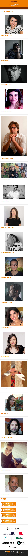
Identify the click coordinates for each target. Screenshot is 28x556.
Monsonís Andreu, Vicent (7, 437)
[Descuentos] (8, 517)
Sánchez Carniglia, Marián (7, 252)
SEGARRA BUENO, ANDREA (6, 84)
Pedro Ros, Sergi (5, 60)
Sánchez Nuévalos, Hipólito (7, 388)
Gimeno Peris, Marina (6, 179)
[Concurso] (8, 522)
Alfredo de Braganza (6, 277)
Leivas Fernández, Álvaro (7, 158)
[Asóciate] (8, 511)
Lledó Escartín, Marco (6, 302)
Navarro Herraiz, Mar (6, 327)
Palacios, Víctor (5, 201)
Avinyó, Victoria (5, 356)
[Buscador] (8, 506)
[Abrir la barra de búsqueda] (27, 8)
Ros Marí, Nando (5, 494)
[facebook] (1, 499)
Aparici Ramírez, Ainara (6, 35)
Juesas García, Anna (5, 470)
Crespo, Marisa (4, 413)
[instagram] (3, 499)
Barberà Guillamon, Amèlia (7, 227)
